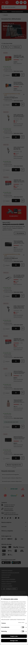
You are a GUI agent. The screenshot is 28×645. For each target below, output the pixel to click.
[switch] (22, 627)
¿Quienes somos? (13, 619)
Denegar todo (14, 640)
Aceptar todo (14, 636)
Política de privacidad (5, 619)
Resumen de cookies (21, 619)
